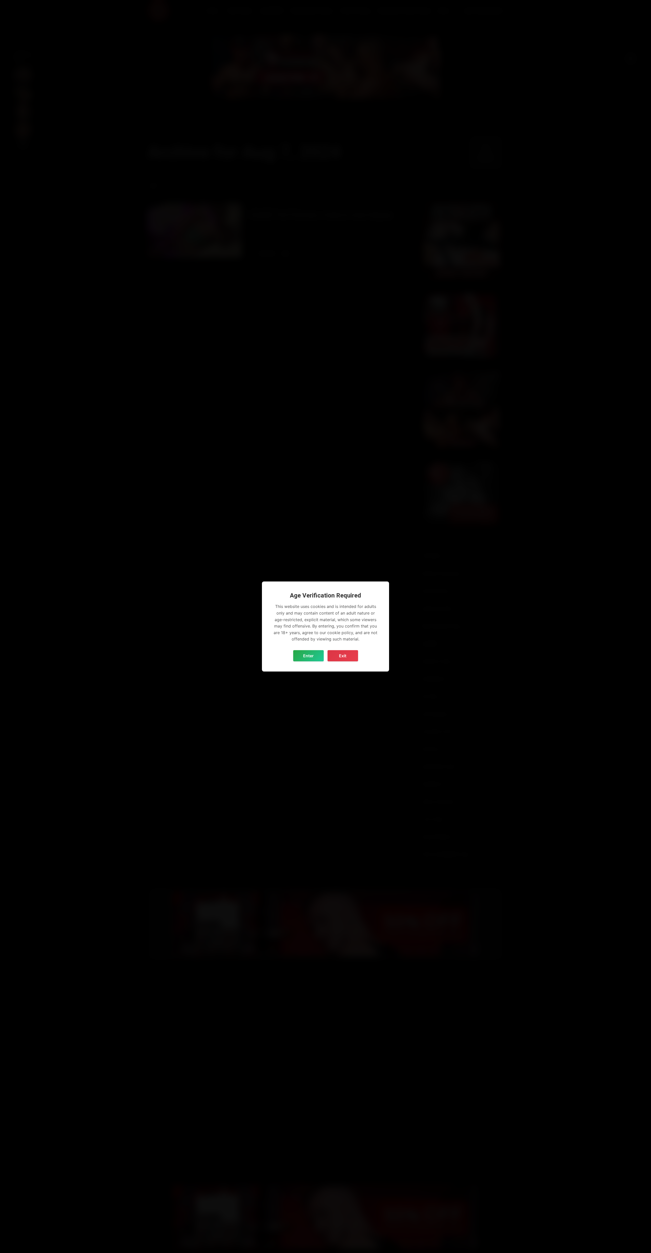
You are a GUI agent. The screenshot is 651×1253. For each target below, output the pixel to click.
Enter (308, 655)
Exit (342, 655)
